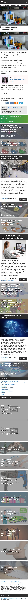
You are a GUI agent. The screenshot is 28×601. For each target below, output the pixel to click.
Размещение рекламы (16, 582)
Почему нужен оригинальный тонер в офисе (11, 206)
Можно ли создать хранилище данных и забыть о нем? (12, 157)
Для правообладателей (17, 584)
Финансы (3, 386)
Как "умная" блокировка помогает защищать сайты (11, 143)
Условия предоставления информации (11, 598)
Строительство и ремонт (8, 384)
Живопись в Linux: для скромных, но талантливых (11, 222)
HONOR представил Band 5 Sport (17, 80)
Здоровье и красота (6, 391)
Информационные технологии (7, 136)
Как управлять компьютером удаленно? (11, 316)
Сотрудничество (15, 581)
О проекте (3, 581)
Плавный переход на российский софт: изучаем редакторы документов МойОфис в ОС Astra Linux (11, 288)
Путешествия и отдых (7, 387)
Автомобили (4, 382)
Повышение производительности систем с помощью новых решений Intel (11, 303)
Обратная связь (5, 582)
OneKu (5, 2)
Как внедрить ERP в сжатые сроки (10, 364)
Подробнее (23, 199)
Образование (4, 389)
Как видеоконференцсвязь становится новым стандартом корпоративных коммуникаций (12, 236)
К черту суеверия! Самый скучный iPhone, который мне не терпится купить (12, 128)
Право (2, 394)
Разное (3, 392)
